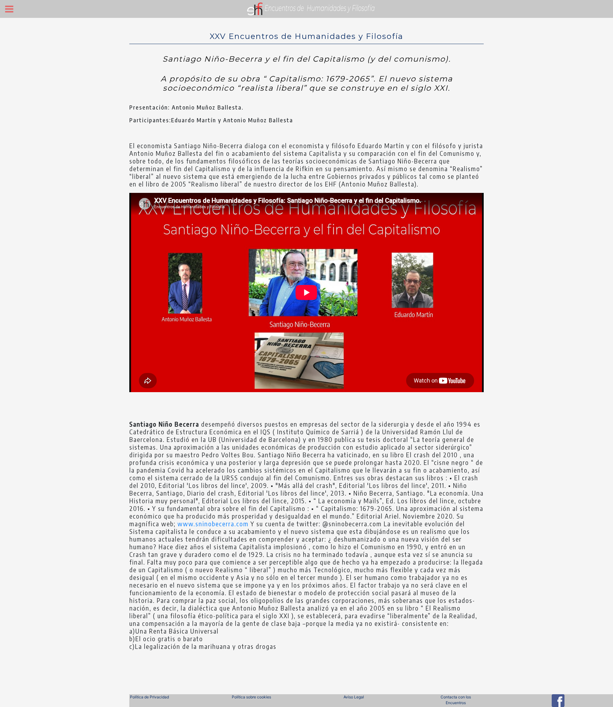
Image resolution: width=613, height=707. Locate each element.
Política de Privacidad (149, 697)
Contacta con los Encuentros (456, 700)
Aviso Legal (354, 697)
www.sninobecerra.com (213, 524)
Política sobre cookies (251, 697)
